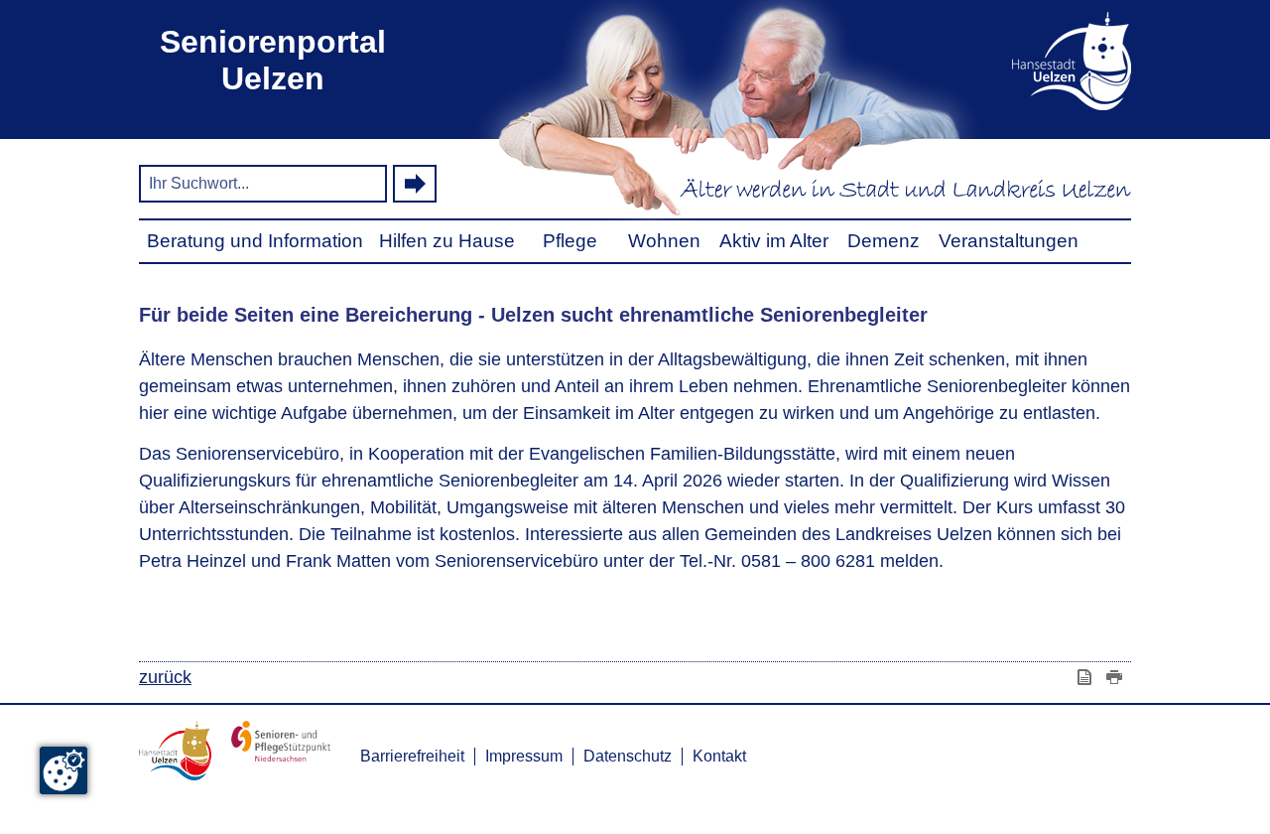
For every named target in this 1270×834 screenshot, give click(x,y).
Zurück (165, 677)
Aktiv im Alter (773, 240)
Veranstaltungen (1009, 240)
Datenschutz (627, 756)
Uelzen (1041, 60)
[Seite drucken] (1116, 677)
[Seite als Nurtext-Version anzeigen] (1086, 677)
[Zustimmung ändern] (63, 770)
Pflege (570, 240)
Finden (415, 184)
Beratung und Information (255, 240)
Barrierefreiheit (412, 756)
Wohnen (664, 240)
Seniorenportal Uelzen (273, 60)
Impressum (524, 756)
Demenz (883, 240)
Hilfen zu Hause (447, 240)
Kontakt (719, 756)
